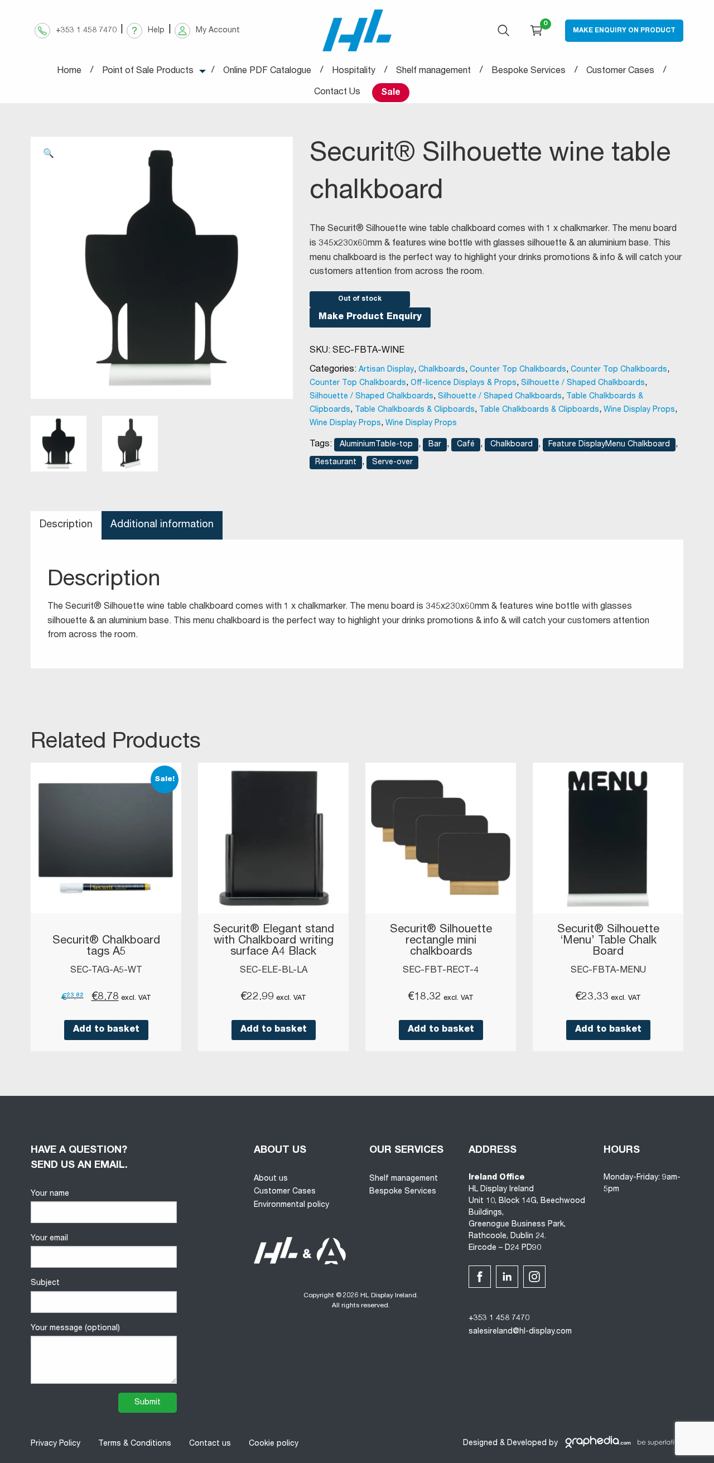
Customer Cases (285, 1192)
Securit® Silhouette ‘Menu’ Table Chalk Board (608, 941)
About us (271, 1179)
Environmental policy (291, 1205)
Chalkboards (441, 370)
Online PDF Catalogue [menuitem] (267, 71)
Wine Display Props (639, 410)
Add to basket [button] (106, 1030)
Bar (434, 445)
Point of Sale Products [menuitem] (148, 71)
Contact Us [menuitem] (337, 92)
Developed (527, 1443)
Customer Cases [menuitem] (620, 71)
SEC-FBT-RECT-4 (441, 970)
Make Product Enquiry (370, 317)
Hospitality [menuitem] (353, 71)
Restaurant (335, 462)
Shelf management (403, 1179)
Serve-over (392, 462)
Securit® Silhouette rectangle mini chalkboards (441, 941)
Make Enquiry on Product (624, 30)
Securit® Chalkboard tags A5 (106, 947)
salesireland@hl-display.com (520, 1332)
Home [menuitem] (69, 71)
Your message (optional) (75, 1328)
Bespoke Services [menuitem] (528, 71)
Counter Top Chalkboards (518, 370)
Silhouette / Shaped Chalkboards (583, 383)
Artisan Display (386, 370)
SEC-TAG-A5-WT (106, 970)
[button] (48, 154)
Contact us (210, 1444)
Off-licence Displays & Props (464, 383)
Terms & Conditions (134, 1444)
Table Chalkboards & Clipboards (415, 410)
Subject (45, 1283)
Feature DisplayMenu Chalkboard (609, 445)
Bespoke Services (402, 1192)
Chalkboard (511, 445)
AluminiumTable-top (376, 445)
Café (466, 445)
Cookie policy (273, 1444)
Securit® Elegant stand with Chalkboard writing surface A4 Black (273, 941)
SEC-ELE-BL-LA (273, 970)
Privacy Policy (55, 1444)
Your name (50, 1194)
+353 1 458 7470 (499, 1318)
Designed (480, 1443)
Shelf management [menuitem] (433, 71)
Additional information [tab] (162, 525)
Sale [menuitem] (391, 93)
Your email (49, 1239)
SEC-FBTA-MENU (608, 970)
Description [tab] (66, 525)
